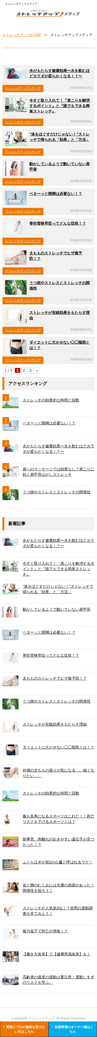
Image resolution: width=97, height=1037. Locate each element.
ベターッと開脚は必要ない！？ (55, 193)
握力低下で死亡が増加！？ (45, 931)
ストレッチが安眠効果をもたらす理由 (55, 724)
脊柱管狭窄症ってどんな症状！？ (57, 223)
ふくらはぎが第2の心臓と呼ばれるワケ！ (58, 862)
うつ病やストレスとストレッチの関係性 (57, 492)
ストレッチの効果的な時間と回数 (51, 400)
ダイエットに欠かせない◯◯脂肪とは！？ (58, 747)
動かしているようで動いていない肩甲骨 (57, 609)
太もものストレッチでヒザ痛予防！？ (55, 678)
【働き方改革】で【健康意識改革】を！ (57, 954)
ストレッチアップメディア (23, 88)
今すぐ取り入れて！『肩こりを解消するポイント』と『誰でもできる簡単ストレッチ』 (59, 105)
